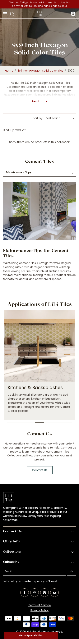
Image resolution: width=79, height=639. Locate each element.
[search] (12, 13)
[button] (31, 635)
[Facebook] (24, 592)
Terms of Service (39, 605)
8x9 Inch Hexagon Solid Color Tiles (40, 71)
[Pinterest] (34, 592)
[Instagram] (44, 592)
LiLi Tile (31, 632)
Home (9, 71)
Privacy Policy (39, 610)
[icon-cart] (72, 13)
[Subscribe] (71, 571)
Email (8, 571)
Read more (39, 101)
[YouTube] (54, 592)
